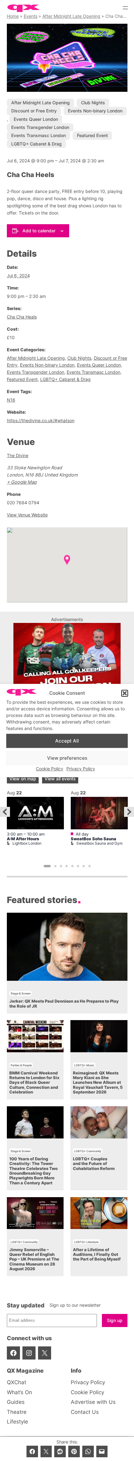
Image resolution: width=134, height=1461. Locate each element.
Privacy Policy (80, 768)
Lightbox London (26, 843)
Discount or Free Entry (34, 110)
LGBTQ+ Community (87, 1151)
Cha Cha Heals (22, 316)
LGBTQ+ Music (84, 1065)
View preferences (67, 758)
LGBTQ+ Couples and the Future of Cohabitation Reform (94, 1164)
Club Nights (93, 102)
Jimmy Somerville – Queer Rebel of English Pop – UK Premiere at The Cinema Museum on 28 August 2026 (34, 1259)
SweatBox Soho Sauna (93, 839)
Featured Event (92, 135)
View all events (60, 778)
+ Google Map (22, 482)
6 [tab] (78, 866)
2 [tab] (55, 866)
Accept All (67, 741)
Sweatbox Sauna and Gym (99, 843)
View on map (22, 778)
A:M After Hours (23, 839)
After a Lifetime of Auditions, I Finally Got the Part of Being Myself (97, 1254)
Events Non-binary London (95, 110)
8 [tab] (89, 866)
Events (30, 16)
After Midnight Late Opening (71, 16)
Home (13, 16)
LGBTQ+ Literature (86, 1242)
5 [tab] (72, 866)
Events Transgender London (40, 127)
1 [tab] (47, 866)
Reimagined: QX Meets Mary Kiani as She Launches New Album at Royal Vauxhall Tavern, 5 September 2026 (98, 1082)
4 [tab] (66, 866)
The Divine (17, 455)
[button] (125, 693)
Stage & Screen (21, 993)
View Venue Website (27, 514)
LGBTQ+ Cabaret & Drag (36, 143)
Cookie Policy (49, 768)
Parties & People (21, 1065)
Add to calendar (38, 230)
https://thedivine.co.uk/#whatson (40, 420)
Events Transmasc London (38, 135)
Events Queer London (36, 119)
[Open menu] (125, 8)
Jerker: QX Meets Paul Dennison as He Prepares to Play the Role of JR (64, 1003)
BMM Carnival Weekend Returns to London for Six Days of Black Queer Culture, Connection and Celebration (34, 1082)
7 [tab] (83, 866)
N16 (11, 399)
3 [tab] (61, 866)
